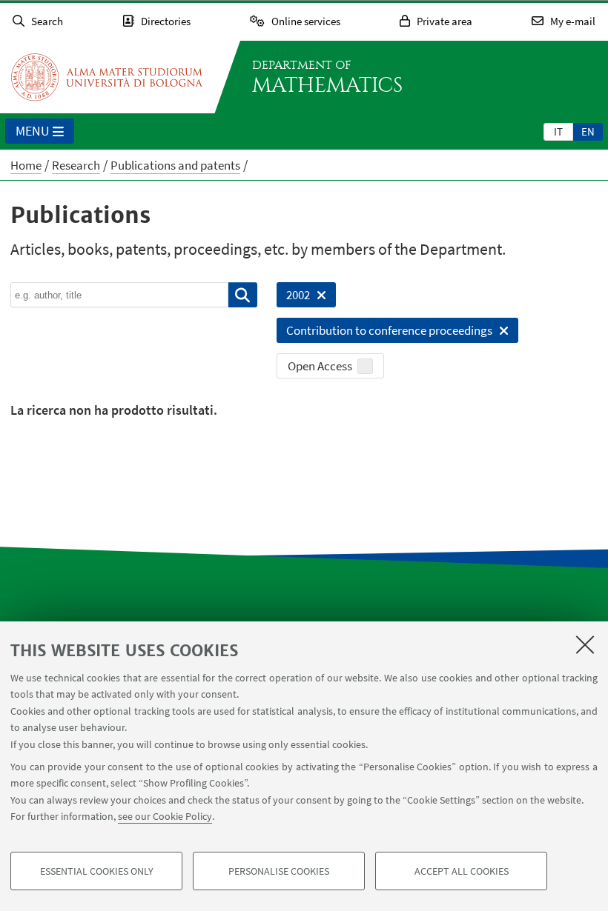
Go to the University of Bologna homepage (106, 77)
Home (26, 165)
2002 (293, 297)
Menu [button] (33, 130)
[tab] (558, 131)
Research (76, 165)
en (588, 131)
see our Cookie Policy (165, 816)
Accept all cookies (461, 871)
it (558, 131)
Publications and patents (175, 165)
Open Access (320, 366)
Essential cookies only (96, 871)
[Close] (585, 644)
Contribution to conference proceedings (384, 332)
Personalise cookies (278, 871)
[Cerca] (242, 294)
